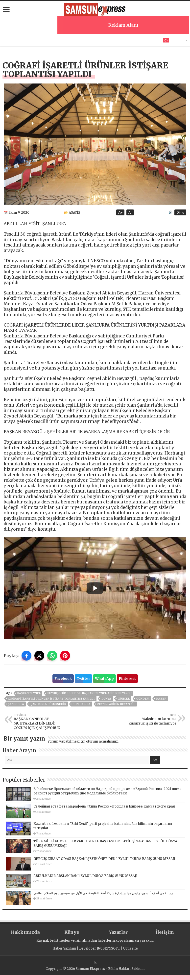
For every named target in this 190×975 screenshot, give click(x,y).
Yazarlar (118, 932)
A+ (120, 212)
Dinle (180, 212)
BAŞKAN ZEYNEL (29, 693)
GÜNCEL (124, 698)
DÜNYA (106, 698)
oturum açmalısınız (102, 741)
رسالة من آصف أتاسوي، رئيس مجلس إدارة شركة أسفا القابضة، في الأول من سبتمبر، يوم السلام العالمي (103, 893)
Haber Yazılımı (64, 948)
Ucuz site (130, 948)
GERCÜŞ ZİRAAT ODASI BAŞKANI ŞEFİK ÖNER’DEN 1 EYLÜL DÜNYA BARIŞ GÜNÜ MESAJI (104, 859)
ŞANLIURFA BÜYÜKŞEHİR (48, 704)
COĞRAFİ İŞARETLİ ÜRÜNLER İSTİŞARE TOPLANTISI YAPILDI (51, 698)
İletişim (165, 932)
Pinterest (127, 678)
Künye (71, 932)
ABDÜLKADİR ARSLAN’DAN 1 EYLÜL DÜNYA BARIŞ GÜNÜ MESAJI (85, 876)
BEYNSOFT (111, 948)
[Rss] (95, 963)
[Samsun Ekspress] (95, 8)
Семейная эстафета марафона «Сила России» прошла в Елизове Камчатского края (104, 806)
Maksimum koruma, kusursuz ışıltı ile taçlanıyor (152, 719)
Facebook (63, 678)
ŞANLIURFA (16, 704)
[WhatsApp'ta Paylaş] (52, 656)
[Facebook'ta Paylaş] (26, 656)
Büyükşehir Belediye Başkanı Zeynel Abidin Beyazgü (89, 693)
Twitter (83, 678)
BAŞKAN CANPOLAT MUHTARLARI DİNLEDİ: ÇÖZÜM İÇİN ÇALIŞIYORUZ (37, 721)
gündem (142, 698)
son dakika (82, 704)
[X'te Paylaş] (39, 656)
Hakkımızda (25, 932)
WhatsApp (104, 678)
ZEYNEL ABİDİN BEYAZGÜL (116, 704)
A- (130, 212)
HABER (161, 698)
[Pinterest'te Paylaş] (65, 656)
